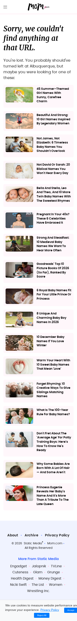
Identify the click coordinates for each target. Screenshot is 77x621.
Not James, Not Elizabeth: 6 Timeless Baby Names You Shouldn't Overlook (52, 145)
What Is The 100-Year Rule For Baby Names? (53, 412)
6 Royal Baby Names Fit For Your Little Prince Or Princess (54, 294)
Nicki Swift (18, 584)
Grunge (53, 572)
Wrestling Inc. (38, 591)
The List (38, 584)
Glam (37, 572)
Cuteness (20, 572)
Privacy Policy (57, 535)
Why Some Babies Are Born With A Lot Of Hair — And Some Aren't (53, 468)
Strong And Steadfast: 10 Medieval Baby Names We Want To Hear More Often (53, 244)
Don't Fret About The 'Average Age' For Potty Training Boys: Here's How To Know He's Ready (54, 442)
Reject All (41, 615)
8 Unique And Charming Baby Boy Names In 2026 (51, 317)
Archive (31, 535)
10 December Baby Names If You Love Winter (50, 341)
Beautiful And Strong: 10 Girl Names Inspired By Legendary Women (53, 119)
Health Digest (22, 578)
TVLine (56, 566)
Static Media (33, 543)
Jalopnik (39, 566)
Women (55, 584)
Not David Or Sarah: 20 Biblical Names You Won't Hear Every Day (53, 169)
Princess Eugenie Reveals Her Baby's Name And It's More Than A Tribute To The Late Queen (53, 496)
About (12, 535)
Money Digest (49, 578)
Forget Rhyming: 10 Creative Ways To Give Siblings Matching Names (53, 390)
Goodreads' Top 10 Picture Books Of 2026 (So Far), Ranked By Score (53, 270)
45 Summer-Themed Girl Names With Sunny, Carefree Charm (53, 95)
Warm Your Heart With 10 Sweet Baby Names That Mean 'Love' (53, 364)
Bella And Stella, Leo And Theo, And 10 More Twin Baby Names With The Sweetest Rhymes (54, 194)
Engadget (18, 566)
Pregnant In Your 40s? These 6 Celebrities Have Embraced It (53, 218)
